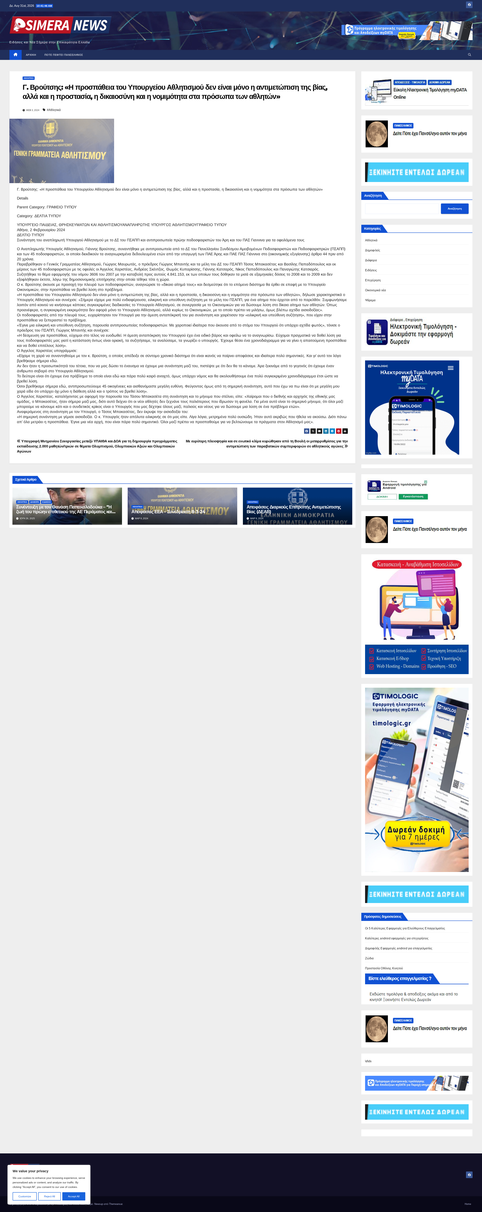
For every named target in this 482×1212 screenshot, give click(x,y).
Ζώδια (369, 958)
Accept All (73, 1196)
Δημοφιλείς (372, 250)
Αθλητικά (29, 78)
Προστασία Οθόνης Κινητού (384, 968)
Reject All (49, 1196)
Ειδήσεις (46, 502)
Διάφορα (34, 502)
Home (468, 1204)
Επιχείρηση (373, 280)
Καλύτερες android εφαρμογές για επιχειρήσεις (397, 938)
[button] (469, 54)
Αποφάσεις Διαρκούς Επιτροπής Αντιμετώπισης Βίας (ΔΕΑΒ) (294, 509)
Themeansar (115, 1204)
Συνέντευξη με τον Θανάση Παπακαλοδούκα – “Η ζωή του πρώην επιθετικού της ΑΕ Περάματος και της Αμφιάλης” (64, 511)
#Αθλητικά (54, 110)
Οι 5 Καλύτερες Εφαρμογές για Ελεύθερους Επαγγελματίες (405, 928)
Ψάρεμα (370, 300)
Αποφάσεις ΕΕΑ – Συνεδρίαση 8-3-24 (168, 511)
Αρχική (31, 55)
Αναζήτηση (373, 195)
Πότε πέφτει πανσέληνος (63, 55)
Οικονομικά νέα (375, 290)
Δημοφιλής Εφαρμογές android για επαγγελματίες (398, 948)
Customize (24, 1196)
